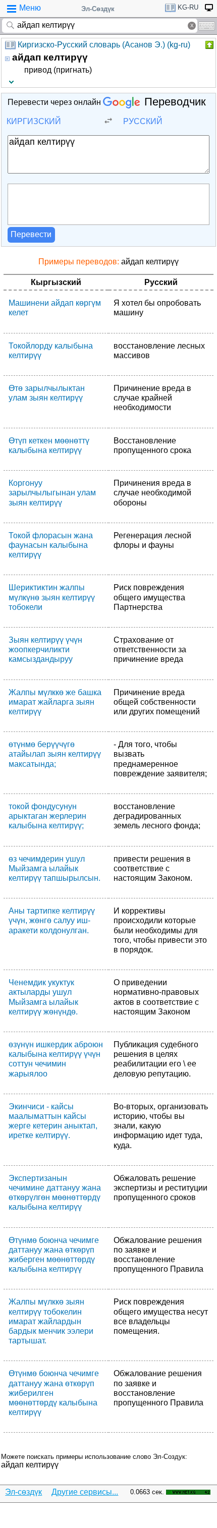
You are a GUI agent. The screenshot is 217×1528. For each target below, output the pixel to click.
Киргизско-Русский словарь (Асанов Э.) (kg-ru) (104, 44)
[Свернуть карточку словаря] (208, 45)
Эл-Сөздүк (98, 9)
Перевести (31, 234)
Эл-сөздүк (23, 1492)
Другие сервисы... (84, 1492)
